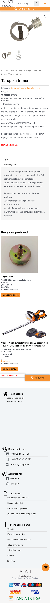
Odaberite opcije (11, 295)
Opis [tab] (6, 159)
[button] (45, 3)
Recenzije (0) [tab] (10, 164)
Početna (4, 71)
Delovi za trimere (18, 88)
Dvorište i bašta (17, 71)
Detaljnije (5, 361)
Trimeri (28, 71)
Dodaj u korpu (9, 369)
